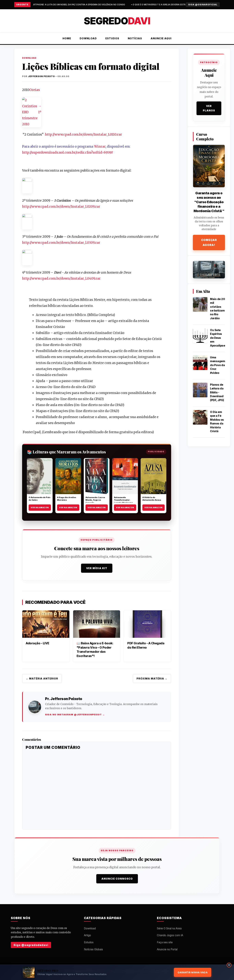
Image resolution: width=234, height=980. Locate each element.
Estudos (112, 38)
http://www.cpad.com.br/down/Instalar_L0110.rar (83, 134)
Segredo (117, 21)
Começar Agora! (209, 242)
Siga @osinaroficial (202, 4)
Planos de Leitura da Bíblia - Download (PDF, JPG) (217, 392)
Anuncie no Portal (167, 949)
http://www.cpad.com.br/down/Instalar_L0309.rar (61, 243)
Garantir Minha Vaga (193, 972)
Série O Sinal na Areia (169, 928)
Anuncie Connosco (117, 878)
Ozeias (34, 90)
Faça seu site (165, 942)
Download (88, 38)
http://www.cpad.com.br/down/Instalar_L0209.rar (61, 207)
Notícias (135, 38)
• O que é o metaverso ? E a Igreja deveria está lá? (97, 4)
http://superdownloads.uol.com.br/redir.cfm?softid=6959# (67, 152)
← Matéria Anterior (42, 678)
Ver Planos (209, 108)
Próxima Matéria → (152, 678)
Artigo (87, 935)
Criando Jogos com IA (170, 935)
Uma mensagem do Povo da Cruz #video (217, 365)
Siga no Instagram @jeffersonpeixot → (75, 714)
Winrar (100, 146)
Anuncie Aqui (161, 38)
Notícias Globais (93, 949)
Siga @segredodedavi (31, 945)
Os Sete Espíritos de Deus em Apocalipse (217, 337)
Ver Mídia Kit (96, 568)
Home (67, 38)
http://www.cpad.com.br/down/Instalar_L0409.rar (61, 278)
